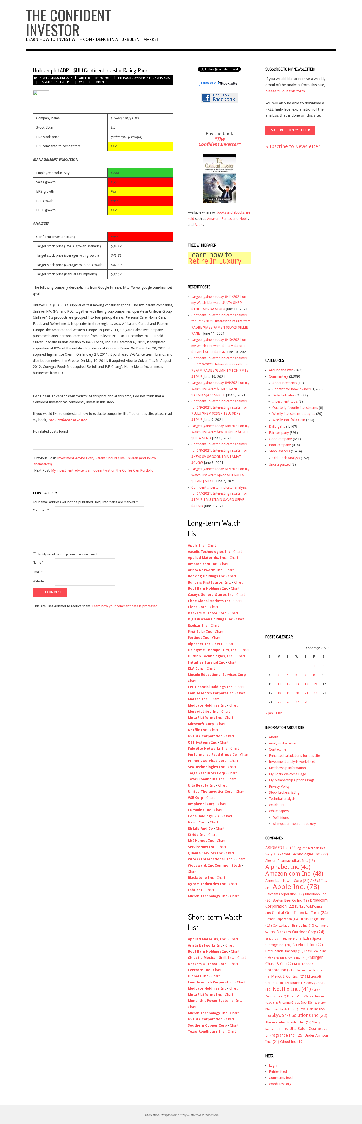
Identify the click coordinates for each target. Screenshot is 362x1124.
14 (306, 684)
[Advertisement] (285, 246)
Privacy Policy (279, 786)
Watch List (276, 805)
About (273, 737)
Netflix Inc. (292, 989)
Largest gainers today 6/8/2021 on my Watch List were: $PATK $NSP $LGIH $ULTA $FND (220, 432)
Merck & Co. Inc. (288, 976)
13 (297, 684)
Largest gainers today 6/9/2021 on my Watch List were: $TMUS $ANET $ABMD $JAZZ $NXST (220, 389)
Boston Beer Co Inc (291, 900)
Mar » (280, 713)
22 (315, 693)
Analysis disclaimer (282, 743)
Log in (273, 1065)
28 (306, 702)
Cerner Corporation (281, 919)
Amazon (213, 219)
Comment (41, 510)
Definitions (280, 818)
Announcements (284, 383)
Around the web (281, 370)
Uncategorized (280, 464)
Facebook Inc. (307, 945)
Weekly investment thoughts (293, 414)
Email (38, 572)
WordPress (211, 1115)
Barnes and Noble (234, 219)
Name (38, 562)
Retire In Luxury (215, 261)
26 (288, 702)
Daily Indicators (284, 395)
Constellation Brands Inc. (293, 925)
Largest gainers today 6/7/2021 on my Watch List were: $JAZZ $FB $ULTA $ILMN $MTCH (220, 475)
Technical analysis (282, 799)
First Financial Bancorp (284, 951)
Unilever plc (63, 82)
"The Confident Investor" (219, 141)
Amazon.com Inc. (294, 873)
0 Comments (98, 82)
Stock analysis (158, 77)
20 (297, 693)
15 (315, 684)
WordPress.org (280, 1084)
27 (297, 702)
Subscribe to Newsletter (292, 146)
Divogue (184, 1115)
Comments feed (281, 1078)
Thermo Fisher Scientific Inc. (288, 1022)
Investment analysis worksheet (292, 762)
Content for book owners (291, 389)
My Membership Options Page (291, 780)
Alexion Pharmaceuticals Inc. (290, 861)
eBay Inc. (273, 938)
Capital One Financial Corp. (300, 912)
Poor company (134, 77)
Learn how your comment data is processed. (125, 606)
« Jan (269, 713)
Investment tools (285, 401)
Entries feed (278, 1072)
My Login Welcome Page (287, 774)
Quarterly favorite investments (295, 408)
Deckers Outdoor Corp (300, 932)
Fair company (279, 433)
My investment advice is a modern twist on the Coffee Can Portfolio (102, 470)
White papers (279, 811)
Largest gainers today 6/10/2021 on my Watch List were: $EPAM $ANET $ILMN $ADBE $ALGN (218, 346)
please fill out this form (285, 91)
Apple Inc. (296, 887)
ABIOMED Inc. (280, 848)
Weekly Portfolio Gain (288, 420)
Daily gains (277, 426)
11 (279, 684)
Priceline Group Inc (295, 1002)
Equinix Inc (292, 938)
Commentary (278, 376)
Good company (280, 439)
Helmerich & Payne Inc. (288, 957)
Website (38, 581)
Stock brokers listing (284, 792)
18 (279, 693)
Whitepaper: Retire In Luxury (294, 824)
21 (306, 693)
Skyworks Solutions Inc (299, 1015)
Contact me (277, 749)
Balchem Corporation (284, 894)
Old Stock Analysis (286, 458)
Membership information (287, 768)
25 (279, 702)
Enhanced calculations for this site (294, 756)
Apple (199, 225)
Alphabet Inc (287, 866)
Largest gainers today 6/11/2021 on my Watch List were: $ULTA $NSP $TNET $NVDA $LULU (218, 303)
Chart (212, 545)
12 (288, 684)
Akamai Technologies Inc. (302, 854)
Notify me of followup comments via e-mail (67, 554)
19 (288, 693)
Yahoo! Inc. (292, 1042)
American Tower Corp (287, 880)
